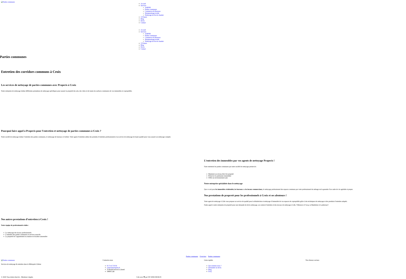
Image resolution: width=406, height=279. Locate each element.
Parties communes (151, 9)
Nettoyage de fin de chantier (154, 15)
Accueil (143, 4)
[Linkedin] (325, 265)
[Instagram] (314, 265)
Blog (142, 19)
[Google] (319, 265)
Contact (143, 23)
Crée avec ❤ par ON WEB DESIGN (148, 277)
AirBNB (148, 7)
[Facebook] (308, 265)
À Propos (144, 17)
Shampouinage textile (152, 13)
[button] (203, 26)
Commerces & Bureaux (153, 11)
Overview (203, 256)
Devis (143, 21)
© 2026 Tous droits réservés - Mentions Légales (17, 277)
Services (143, 5)
